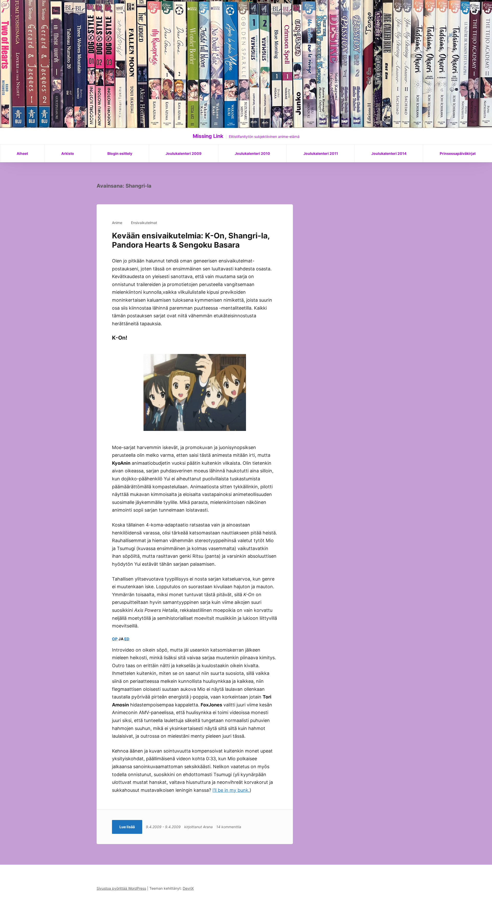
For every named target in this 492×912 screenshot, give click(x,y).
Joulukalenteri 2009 (183, 153)
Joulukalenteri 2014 (388, 153)
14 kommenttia (228, 827)
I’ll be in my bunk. (231, 790)
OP (115, 639)
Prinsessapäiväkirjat (458, 153)
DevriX (188, 888)
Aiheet (22, 153)
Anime (117, 222)
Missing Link (208, 136)
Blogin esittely (119, 153)
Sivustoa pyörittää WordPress (121, 888)
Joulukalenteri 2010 (252, 153)
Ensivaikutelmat (144, 222)
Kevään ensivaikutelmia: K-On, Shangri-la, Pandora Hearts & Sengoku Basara (191, 240)
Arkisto (67, 153)
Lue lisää (127, 827)
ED (126, 639)
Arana (208, 827)
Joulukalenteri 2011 (320, 153)
